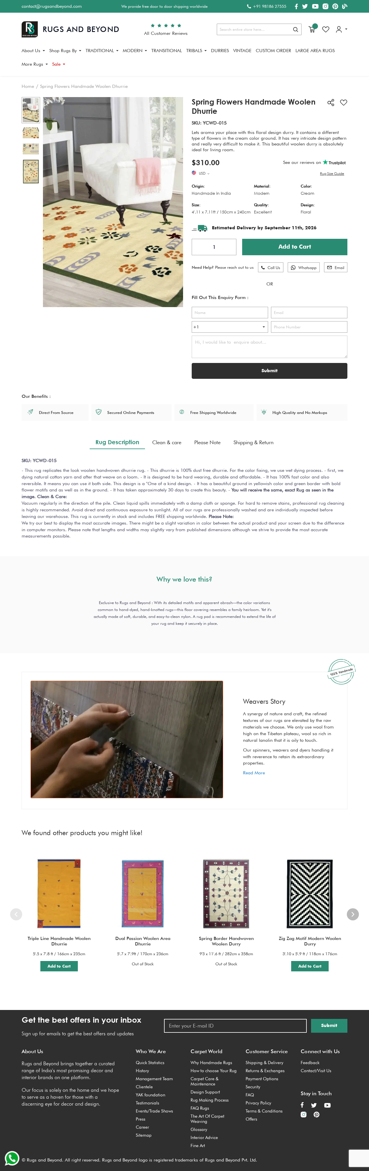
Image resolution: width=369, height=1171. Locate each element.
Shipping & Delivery (264, 1062)
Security (253, 1086)
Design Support (205, 1092)
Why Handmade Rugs (211, 1062)
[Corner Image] (31, 149)
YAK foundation (150, 1095)
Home (28, 86)
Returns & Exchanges (265, 1070)
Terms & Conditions (264, 1111)
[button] (205, 173)
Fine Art (198, 1145)
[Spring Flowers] (31, 110)
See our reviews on (303, 162)
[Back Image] (31, 132)
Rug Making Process (210, 1100)
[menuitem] (33, 50)
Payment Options (262, 1078)
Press (140, 1119)
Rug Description (117, 441)
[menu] (184, 59)
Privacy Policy (258, 1103)
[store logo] (70, 29)
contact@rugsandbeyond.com (52, 6)
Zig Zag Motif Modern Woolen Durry (310, 941)
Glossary (199, 1129)
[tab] (117, 442)
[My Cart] (312, 29)
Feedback (310, 1062)
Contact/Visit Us (316, 1070)
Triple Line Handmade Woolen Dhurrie (59, 941)
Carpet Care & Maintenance (205, 1081)
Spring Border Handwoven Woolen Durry (226, 941)
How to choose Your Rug (214, 1070)
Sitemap (144, 1135)
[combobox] (259, 29)
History (142, 1070)
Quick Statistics (150, 1062)
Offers (251, 1119)
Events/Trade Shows (154, 1111)
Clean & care (166, 442)
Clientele (144, 1086)
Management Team (154, 1078)
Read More (254, 772)
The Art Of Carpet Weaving (207, 1119)
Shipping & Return (254, 442)
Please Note (207, 442)
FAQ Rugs (200, 1108)
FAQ (250, 1095)
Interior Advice (204, 1137)
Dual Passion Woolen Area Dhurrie (142, 941)
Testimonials (147, 1103)
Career (142, 1127)
